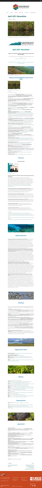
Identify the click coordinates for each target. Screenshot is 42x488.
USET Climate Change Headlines (14, 306)
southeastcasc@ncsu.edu (4, 480)
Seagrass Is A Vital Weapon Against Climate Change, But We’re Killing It (18, 214)
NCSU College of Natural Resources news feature (22, 143)
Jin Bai (18, 108)
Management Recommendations (13, 185)
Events (19, 63)
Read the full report (11, 186)
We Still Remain (22, 147)
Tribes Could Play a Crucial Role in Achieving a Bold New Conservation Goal (19, 217)
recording (29, 100)
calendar (19, 380)
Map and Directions (16, 477)
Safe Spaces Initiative (20, 355)
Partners (16, 12)
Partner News (28, 62)
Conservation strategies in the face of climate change (23, 154)
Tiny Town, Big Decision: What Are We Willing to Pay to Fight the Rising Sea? (19, 215)
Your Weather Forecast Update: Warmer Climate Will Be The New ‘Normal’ (19, 219)
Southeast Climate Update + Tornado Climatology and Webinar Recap (20, 356)
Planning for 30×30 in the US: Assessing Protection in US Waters (24, 395)
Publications (21, 12)
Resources (26, 12)
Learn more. (20, 205)
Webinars (32, 62)
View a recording (30, 129)
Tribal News (23, 62)
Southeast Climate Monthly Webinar (20, 396)
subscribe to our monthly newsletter (20, 58)
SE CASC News (10, 62)
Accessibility (13, 486)
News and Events (32, 12)
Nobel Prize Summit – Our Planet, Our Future (19, 402)
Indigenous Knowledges (26, 184)
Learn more (31, 96)
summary (25, 100)
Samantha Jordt (14, 108)
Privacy (17, 486)
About (7, 12)
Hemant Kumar (21, 108)
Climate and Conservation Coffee (20, 394)
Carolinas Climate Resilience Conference (27, 119)
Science (11, 12)
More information (13, 316)
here (12, 97)
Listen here (22, 333)
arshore (14, 19)
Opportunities (22, 63)
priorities (20, 133)
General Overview (19, 184)
